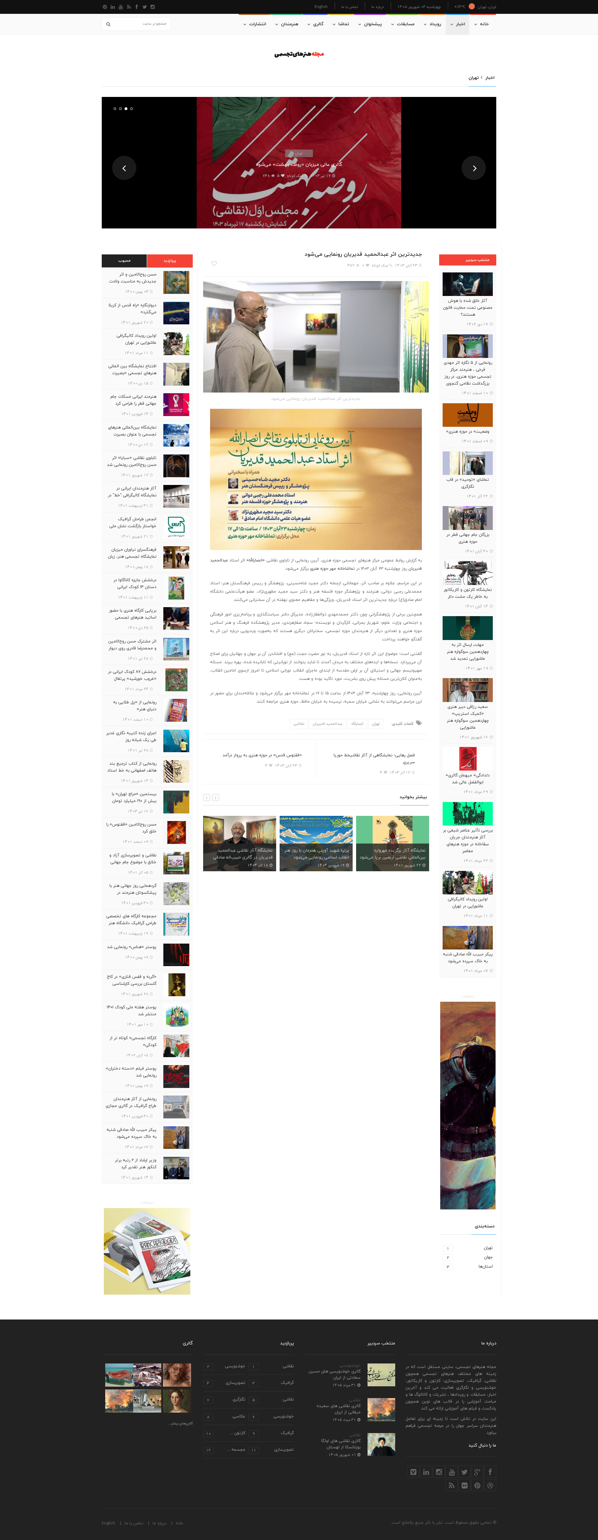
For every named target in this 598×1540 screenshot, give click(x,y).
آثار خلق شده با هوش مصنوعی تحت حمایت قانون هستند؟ (467, 307)
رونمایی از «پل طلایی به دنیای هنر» (134, 706)
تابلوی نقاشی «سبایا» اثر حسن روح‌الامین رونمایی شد (131, 461)
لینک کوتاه (295, 175)
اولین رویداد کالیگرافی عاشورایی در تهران (468, 903)
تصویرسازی (226, 1383)
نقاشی (298, 724)
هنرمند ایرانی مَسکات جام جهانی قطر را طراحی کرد (133, 400)
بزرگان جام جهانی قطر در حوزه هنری (467, 538)
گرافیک (273, 1383)
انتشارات (257, 24)
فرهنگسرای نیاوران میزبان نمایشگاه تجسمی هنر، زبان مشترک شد (132, 556)
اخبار (460, 24)
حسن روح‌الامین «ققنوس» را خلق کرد (131, 828)
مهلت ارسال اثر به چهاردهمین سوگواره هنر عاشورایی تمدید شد (468, 651)
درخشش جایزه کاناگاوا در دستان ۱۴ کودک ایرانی (135, 583)
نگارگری (226, 1400)
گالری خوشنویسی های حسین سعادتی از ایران (335, 1374)
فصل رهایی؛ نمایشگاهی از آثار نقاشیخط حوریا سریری (374, 759)
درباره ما (377, 6)
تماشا (343, 24)
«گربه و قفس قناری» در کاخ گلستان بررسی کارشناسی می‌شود (131, 983)
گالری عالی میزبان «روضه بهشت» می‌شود (299, 164)
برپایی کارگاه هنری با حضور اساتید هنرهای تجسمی (132, 614)
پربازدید (170, 260)
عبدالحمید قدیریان (328, 724)
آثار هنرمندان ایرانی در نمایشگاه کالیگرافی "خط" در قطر (132, 495)
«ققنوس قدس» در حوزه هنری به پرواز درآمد (262, 755)
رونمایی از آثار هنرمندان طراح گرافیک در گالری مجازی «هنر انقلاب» (131, 1106)
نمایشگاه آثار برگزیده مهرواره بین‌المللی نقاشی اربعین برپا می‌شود (316, 854)
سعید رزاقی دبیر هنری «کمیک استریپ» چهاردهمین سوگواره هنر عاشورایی (468, 717)
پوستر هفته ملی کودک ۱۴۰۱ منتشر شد (131, 1011)
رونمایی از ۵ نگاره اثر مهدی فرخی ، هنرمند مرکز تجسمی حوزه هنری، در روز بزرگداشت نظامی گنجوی (468, 373)
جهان (470, 1257)
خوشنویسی (350, 1365)
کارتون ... (225, 1433)
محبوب (124, 260)
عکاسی (226, 1417)
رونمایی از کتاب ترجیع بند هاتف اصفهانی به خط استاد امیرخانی (131, 770)
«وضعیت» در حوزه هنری (467, 431)
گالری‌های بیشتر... (180, 1423)
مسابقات (406, 24)
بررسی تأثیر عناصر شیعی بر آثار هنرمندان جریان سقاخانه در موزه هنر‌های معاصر (468, 841)
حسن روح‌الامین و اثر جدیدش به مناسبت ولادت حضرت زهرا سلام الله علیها (132, 281)
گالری (318, 24)
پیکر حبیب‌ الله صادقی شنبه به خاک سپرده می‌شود (468, 958)
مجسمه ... (225, 1450)
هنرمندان (289, 24)
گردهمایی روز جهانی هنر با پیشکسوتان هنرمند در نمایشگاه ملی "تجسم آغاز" (132, 892)
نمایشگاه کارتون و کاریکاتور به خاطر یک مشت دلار (468, 593)
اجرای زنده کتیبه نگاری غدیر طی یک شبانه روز (131, 736)
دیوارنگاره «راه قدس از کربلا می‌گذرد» (132, 309)
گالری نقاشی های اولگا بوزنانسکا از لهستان (341, 1444)
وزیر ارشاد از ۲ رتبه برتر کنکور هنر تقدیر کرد (135, 1164)
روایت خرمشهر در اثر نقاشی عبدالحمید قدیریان (401, 854)
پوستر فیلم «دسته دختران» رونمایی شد (131, 1072)
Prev (124, 168)
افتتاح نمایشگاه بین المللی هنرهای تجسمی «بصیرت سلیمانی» (132, 373)
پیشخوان (373, 24)
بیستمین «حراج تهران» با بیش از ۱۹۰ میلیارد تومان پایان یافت (134, 801)
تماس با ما (349, 6)
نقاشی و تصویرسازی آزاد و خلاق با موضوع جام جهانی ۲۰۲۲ (132, 862)
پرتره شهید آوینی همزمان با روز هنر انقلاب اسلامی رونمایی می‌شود (240, 854)
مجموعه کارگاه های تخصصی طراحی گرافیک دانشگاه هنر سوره (131, 923)
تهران (299, 153)
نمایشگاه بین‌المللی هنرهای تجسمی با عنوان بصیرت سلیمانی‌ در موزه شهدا (132, 434)
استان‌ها (470, 1267)
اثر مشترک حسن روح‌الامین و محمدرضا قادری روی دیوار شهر (132, 648)
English (321, 6)
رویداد (435, 24)
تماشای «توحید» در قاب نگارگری (467, 483)
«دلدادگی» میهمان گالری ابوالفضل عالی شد (468, 779)
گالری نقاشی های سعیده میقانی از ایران (339, 1409)
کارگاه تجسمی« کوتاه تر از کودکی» (133, 1041)
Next (474, 168)
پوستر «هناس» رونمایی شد (131, 947)
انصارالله (357, 724)
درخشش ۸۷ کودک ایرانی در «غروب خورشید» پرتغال (132, 675)
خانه (484, 24)
